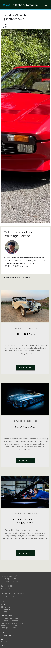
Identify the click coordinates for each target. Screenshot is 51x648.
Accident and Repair (9, 625)
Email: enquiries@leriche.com (13, 596)
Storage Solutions (8, 628)
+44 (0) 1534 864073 (12, 266)
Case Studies (6, 642)
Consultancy (7, 635)
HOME (3, 601)
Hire (3, 632)
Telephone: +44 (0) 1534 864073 (13, 593)
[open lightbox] (25, 126)
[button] (47, 5)
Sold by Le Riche (8, 612)
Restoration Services (9, 621)
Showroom (5, 607)
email (26, 266)
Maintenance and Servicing (12, 623)
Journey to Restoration (10, 618)
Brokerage (5, 609)
